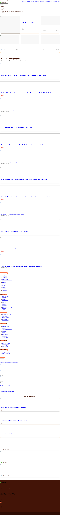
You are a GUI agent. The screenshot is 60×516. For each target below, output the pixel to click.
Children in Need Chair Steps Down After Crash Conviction (7, 493)
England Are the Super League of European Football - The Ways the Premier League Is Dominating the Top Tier (26, 196)
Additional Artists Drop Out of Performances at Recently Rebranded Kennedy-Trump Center (21, 266)
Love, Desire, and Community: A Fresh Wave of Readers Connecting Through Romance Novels (22, 144)
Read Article (23, 29)
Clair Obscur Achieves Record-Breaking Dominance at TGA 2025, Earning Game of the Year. (14, 420)
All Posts (3, 7)
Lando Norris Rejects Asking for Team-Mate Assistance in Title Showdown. (28, 22)
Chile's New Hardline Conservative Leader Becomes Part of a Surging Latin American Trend (21, 248)
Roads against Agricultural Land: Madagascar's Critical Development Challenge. (9, 492)
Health (5, 11)
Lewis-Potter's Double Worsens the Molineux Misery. (41, 1)
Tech (20, 11)
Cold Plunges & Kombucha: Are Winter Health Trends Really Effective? (17, 127)
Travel (22, 11)
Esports (3, 8)
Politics (17, 11)
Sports (19, 11)
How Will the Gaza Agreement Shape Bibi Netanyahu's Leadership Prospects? (18, 162)
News (13, 11)
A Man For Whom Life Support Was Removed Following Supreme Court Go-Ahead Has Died (21, 110)
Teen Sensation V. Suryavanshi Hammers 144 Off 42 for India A (25, 1)
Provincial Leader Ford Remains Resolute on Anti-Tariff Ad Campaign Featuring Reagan (9, 362)
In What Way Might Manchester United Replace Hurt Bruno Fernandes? (8, 494)
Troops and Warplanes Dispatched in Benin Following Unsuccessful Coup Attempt (8, 385)
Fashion (3, 9)
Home (3, 6)
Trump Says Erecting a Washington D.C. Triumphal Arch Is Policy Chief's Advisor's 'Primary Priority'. (24, 75)
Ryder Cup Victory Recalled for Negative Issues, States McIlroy (15, 231)
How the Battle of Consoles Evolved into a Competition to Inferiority (7, 391)
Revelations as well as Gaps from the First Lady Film (12, 214)
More (3, 10)
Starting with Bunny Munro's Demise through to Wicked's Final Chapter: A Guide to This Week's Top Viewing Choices (27, 92)
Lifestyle (11, 11)
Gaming (3, 11)
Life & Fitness (8, 11)
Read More (2, 95)
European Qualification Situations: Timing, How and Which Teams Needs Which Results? (13, 433)
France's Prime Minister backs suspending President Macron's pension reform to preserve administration (24, 179)
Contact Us (3, 12)
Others (15, 11)
